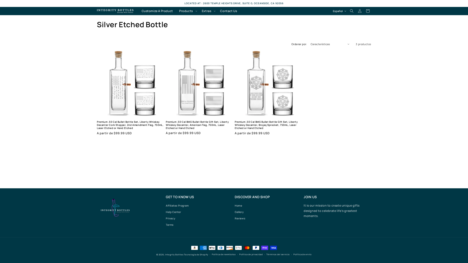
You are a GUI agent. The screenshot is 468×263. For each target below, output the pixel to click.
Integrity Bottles (174, 254)
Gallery (239, 212)
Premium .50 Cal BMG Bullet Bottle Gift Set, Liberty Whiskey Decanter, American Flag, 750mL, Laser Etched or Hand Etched (197, 125)
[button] (187, 11)
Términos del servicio (278, 254)
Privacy (170, 218)
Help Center (173, 212)
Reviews (240, 218)
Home (238, 205)
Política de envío (302, 254)
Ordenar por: (299, 44)
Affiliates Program (177, 205)
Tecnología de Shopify (196, 254)
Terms (169, 224)
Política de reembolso (224, 254)
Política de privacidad (251, 254)
